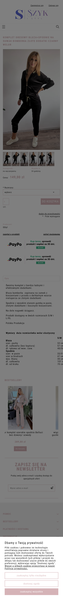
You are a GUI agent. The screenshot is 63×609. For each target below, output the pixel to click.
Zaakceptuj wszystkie (31, 591)
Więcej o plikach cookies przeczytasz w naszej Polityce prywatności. (30, 567)
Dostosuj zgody (31, 583)
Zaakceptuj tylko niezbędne (31, 575)
